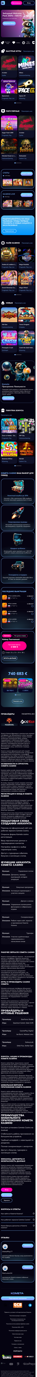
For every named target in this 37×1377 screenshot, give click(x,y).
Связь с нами (18, 1347)
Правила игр (17, 1340)
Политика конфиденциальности (18, 1330)
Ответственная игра (17, 1334)
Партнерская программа (18, 1298)
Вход (29, 3)
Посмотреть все (28, 51)
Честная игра (18, 1337)
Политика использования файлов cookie (17, 1324)
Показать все (17, 701)
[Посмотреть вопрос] (34, 1213)
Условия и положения (18, 1344)
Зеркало (7, 1200)
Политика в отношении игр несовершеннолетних (17, 1319)
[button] (15, 294)
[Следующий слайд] (32, 34)
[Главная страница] (3, 3)
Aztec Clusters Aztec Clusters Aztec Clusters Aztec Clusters (15, 596)
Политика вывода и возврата (17, 1315)
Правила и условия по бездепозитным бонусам (17, 1312)
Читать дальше (9, 658)
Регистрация (16, 3)
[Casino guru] (6, 1357)
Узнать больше (8, 398)
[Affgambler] (29, 1357)
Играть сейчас (27, 174)
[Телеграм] (30, 1305)
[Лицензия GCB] (17, 1305)
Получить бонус (9, 23)
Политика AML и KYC (18, 1327)
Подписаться (9, 231)
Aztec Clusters (12, 603)
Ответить (27, 1246)
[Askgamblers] (17, 1356)
